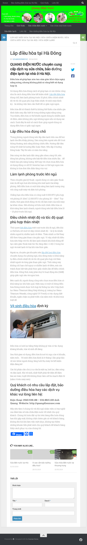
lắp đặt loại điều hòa (51, 252)
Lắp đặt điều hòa (57, 94)
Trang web (16, 509)
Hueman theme (33, 539)
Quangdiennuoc (20, 59)
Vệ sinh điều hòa (23, 306)
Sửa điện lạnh (10, 31)
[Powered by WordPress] (13, 539)
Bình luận (16, 485)
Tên (14, 501)
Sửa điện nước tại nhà (19, 463)
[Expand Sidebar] (4, 37)
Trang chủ (8, 25)
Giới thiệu (44, 3)
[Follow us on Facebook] (80, 539)
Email (48, 501)
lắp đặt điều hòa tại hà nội (25, 37)
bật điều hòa (26, 227)
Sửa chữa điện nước (36, 25)
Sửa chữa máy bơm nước (61, 25)
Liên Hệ (55, 3)
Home (5, 3)
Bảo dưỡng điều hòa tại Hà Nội (24, 3)
